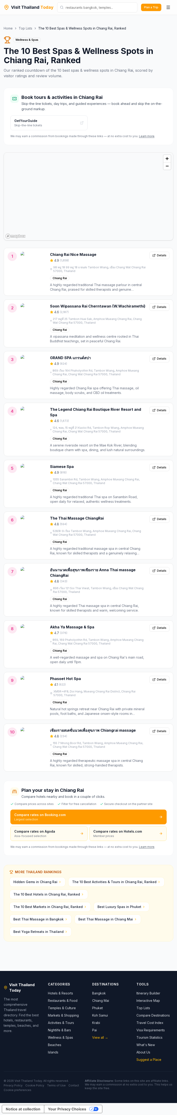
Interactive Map (148, 1001)
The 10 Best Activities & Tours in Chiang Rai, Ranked (114, 882)
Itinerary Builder (148, 993)
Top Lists (25, 28)
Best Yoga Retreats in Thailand (38, 932)
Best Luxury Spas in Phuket (119, 907)
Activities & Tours (61, 1023)
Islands (53, 1052)
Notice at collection (23, 1109)
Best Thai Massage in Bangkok (38, 919)
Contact (73, 1085)
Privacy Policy (13, 1085)
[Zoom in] (167, 158)
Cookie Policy (34, 1085)
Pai (94, 1030)
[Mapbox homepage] (15, 236)
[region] (88, 196)
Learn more (146, 136)
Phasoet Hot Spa (65, 678)
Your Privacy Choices (67, 1109)
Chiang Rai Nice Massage (73, 254)
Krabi (96, 1023)
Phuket (97, 1008)
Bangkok (99, 993)
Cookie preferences (17, 1090)
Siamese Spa (62, 466)
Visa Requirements (150, 1030)
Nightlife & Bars (59, 1030)
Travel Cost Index (149, 1023)
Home (8, 28)
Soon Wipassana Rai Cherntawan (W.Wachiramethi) (97, 306)
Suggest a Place (148, 1060)
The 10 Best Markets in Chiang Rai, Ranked (48, 907)
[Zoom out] (167, 166)
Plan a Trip (151, 7)
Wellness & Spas (60, 1037)
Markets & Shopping (63, 1015)
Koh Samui (100, 1015)
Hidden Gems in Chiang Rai (35, 882)
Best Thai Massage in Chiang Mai (105, 919)
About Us (143, 1052)
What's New (145, 1045)
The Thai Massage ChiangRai (77, 518)
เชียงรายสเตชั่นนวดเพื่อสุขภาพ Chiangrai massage (93, 730)
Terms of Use (56, 1085)
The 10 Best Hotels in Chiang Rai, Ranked (46, 894)
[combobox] (97, 7)
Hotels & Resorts (60, 993)
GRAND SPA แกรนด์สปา (70, 357)
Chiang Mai (100, 1001)
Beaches (54, 1045)
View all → (100, 1037)
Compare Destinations (153, 1015)
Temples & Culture (62, 1008)
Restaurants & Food (62, 1001)
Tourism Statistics (149, 1037)
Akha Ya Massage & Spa (72, 627)
